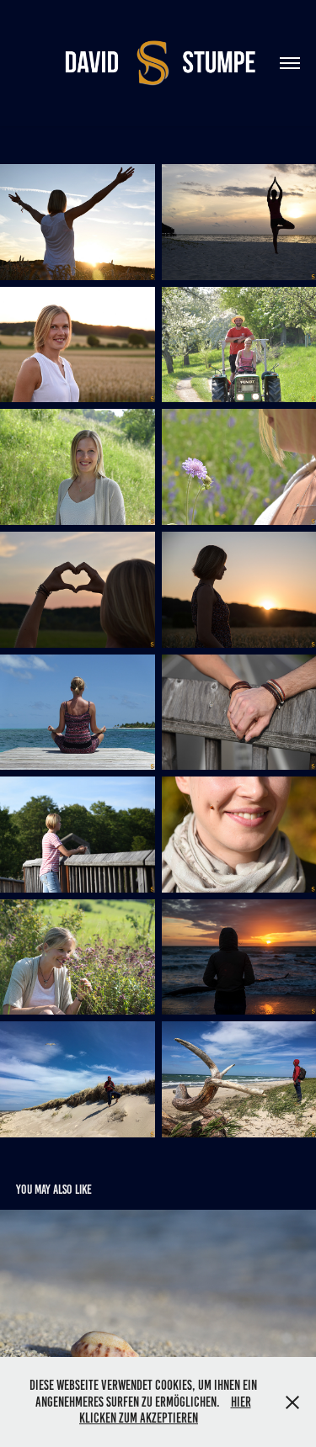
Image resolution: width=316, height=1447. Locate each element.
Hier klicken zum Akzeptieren (165, 1410)
